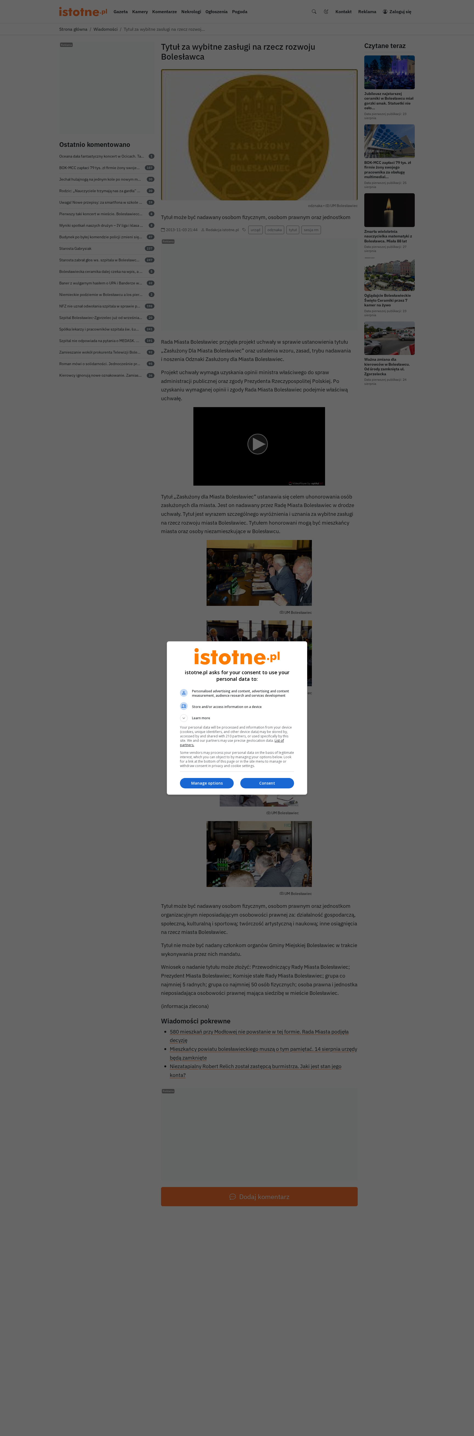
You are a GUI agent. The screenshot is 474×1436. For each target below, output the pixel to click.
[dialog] (237, 718)
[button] (237, 718)
